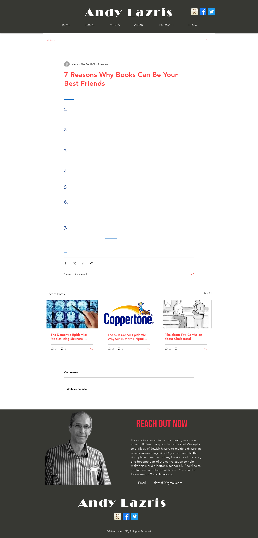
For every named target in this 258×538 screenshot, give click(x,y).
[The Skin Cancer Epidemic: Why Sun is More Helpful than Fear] (129, 314)
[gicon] (194, 11)
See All (207, 293)
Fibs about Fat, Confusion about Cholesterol (183, 337)
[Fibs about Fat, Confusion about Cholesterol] (185, 314)
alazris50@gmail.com (168, 483)
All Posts (51, 40)
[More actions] (192, 64)
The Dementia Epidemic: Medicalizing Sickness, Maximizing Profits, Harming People (72, 337)
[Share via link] (91, 263)
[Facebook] (203, 11)
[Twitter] (211, 11)
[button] (90, 25)
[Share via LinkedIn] (83, 263)
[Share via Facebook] (65, 263)
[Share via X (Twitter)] (74, 263)
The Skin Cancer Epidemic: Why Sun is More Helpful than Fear (127, 337)
